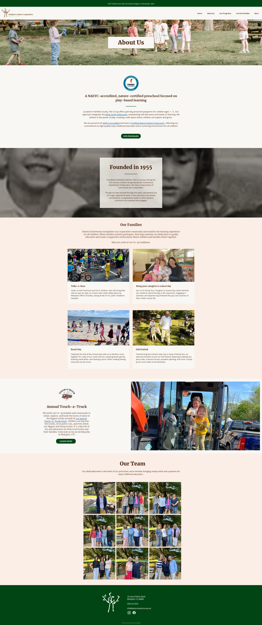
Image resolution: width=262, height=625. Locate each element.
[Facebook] (134, 613)
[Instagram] (129, 613)
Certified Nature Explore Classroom (147, 123)
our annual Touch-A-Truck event (65, 419)
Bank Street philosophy (116, 114)
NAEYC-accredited (111, 123)
